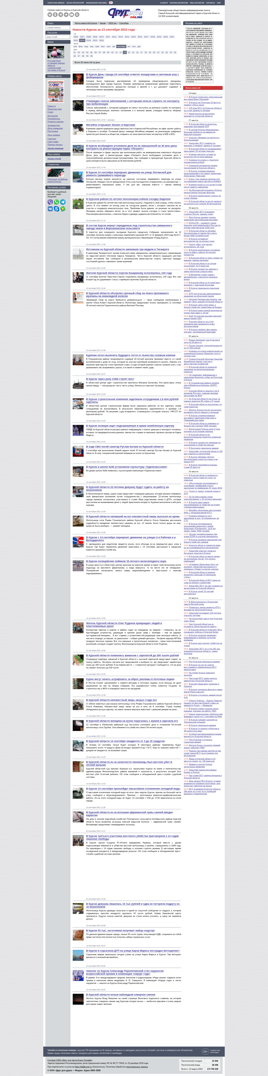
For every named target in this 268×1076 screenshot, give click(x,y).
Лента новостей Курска (86, 23)
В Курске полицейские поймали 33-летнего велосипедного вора (126, 561)
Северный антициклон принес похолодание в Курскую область (201, 166)
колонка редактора (179, 2)
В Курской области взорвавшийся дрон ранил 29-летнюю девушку (202, 150)
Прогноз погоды (55, 144)
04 (87, 52)
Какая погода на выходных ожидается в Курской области (199, 114)
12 (120, 52)
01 (75, 52)
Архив (103, 23)
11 (116, 52)
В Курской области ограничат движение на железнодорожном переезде (200, 369)
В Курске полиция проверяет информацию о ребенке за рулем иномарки (200, 637)
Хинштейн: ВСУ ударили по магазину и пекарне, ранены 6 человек (202, 144)
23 (167, 52)
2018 (152, 37)
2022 (76, 40)
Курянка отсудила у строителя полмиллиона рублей (201, 161)
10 (112, 52)
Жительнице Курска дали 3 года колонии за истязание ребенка (202, 430)
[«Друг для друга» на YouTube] (71, 14)
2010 (101, 37)
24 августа (193, 471)
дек (139, 46)
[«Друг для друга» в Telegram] (60, 14)
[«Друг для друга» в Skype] (56, 209)
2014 (127, 37)
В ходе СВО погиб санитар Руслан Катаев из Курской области (125, 446)
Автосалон (52, 116)
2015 (133, 37)
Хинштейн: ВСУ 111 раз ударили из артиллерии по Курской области (203, 587)
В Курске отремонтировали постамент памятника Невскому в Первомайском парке (200, 417)
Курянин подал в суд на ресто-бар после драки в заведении (203, 185)
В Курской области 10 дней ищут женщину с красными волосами (202, 283)
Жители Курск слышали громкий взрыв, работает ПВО (202, 746)
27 (79, 56)
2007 (82, 37)
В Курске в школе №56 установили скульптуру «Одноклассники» (126, 466)
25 (175, 52)
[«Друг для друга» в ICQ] (63, 209)
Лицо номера (53, 135)
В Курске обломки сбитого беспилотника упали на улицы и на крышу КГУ (201, 459)
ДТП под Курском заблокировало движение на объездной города (202, 295)
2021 (172, 37)
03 (83, 52)
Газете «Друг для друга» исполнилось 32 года (198, 245)
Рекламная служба (56, 187)
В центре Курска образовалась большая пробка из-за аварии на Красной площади (201, 132)
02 (79, 52)
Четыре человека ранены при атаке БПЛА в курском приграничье (201, 535)
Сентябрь (124, 23)
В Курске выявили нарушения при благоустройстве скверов (203, 540)
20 (154, 52)
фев (80, 46)
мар (86, 46)
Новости (51, 106)
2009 (95, 37)
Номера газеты (54, 76)
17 (141, 52)
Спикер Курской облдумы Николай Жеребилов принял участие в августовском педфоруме (203, 361)
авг (113, 46)
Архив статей (54, 158)
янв (75, 46)
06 (95, 52)
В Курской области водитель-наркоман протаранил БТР (200, 125)
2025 (95, 40)
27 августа (193, 120)
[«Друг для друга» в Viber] (50, 202)
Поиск (50, 23)
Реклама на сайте (193, 23)
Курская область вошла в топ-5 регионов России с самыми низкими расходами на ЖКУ (201, 393)
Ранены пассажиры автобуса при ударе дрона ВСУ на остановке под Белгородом (202, 753)
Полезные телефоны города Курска (57, 180)
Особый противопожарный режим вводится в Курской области (202, 735)
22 (162, 52)
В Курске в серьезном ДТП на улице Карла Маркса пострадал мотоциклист (133, 950)
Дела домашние (55, 128)
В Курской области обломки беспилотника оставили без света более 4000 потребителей (200, 233)
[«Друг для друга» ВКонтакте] (49, 14)
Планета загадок (55, 121)
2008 (88, 37)
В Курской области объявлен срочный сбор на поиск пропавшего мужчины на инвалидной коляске (127, 295)
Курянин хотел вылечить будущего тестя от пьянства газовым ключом (130, 355)
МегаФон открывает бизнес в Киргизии (110, 124)
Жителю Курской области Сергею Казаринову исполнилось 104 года (129, 273)
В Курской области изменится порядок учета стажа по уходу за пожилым (201, 477)
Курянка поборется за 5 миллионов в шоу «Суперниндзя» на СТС (201, 518)
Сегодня (192, 93)
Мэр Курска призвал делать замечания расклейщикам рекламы (201, 218)
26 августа (193, 208)
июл (108, 46)
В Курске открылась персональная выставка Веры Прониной (203, 98)
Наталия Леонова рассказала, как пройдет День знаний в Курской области (203, 300)
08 (104, 52)
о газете (164, 2)
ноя (134, 46)
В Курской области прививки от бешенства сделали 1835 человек (201, 424)
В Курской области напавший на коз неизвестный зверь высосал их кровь (133, 516)
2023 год (112, 23)
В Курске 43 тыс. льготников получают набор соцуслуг (120, 930)
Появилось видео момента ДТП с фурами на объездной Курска (202, 608)
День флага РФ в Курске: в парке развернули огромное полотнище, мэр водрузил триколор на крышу (202, 783)
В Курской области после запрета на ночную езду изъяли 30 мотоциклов (202, 202)
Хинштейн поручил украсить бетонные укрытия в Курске (200, 552)
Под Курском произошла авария (204, 661)
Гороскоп (51, 139)
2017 (146, 37)
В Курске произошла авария (202, 725)
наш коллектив (197, 2)
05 (91, 52)
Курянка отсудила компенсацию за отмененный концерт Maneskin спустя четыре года (203, 353)
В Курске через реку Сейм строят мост (110, 379)
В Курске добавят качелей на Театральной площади (200, 721)
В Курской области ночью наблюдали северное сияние (120, 994)
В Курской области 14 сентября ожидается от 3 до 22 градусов (125, 741)
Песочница (52, 131)
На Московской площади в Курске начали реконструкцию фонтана (203, 191)
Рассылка (52, 32)
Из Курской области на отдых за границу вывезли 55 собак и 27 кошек (202, 400)
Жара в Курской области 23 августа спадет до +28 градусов (199, 760)
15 (133, 52)
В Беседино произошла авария (204, 448)
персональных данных (137, 1067)
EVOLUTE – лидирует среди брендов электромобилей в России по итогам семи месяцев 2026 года (202, 225)
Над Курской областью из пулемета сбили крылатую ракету (200, 625)
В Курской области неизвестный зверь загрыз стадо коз (121, 700)
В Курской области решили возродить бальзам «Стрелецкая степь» (200, 574)
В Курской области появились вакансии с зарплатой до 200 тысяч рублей (132, 655)
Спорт (50, 112)
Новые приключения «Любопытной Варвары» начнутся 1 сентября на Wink (203, 715)
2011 (108, 37)
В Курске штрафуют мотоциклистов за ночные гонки (199, 240)
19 (150, 52)
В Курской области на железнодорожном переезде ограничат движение (202, 437)
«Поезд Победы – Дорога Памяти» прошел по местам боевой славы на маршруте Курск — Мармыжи (203, 703)
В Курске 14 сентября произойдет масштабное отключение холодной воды (133, 788)
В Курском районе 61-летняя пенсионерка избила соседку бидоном (128, 199)
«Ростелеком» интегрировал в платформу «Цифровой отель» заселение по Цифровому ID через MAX (203, 485)
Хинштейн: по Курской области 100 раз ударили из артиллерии (203, 452)
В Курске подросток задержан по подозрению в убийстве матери (202, 443)
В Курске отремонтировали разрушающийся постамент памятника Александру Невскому (202, 173)
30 (91, 56)
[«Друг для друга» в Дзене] (66, 14)
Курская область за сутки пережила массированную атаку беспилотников (199, 323)
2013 (120, 37)
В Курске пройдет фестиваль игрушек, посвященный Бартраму (200, 330)
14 (129, 52)
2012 (114, 37)
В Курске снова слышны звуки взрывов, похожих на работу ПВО (201, 709)
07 (100, 52)
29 (87, 56)
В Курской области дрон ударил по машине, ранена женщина (203, 259)
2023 (82, 40)
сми (219, 2)
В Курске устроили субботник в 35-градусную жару (201, 729)
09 (108, 52)
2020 (165, 37)
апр (91, 46)
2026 (101, 40)
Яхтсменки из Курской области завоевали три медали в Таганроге (127, 249)
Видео (50, 42)
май (97, 46)
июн (103, 46)
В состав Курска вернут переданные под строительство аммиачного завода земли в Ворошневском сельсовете (129, 227)
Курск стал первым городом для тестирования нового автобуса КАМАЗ (202, 180)
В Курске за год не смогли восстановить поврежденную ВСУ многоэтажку (200, 667)
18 (146, 52)
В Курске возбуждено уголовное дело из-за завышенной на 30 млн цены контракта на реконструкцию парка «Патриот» (131, 147)
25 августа (193, 336)
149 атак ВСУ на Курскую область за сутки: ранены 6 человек (203, 109)
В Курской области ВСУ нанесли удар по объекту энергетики (202, 581)
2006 (76, 37)
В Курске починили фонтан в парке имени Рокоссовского (203, 690)
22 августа (193, 658)
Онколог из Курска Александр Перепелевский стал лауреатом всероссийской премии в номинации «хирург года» (125, 972)
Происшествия (54, 109)
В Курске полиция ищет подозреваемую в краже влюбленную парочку (130, 425)
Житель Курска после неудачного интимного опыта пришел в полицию (202, 411)
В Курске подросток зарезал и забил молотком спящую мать (201, 270)
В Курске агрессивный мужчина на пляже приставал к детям (203, 311)
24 (171, 52)
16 (137, 52)
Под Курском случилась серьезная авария (198, 740)
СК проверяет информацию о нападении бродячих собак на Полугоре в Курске (203, 377)
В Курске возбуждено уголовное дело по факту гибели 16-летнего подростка (202, 252)
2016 (140, 37)
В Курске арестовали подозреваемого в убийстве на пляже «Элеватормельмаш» (202, 504)
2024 (88, 40)
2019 (159, 37)
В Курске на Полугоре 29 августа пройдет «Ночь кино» (202, 103)
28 (83, 56)
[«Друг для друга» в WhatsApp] (56, 202)
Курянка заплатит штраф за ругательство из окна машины (200, 155)
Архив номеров (55, 148)
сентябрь (121, 46)
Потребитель (53, 118)
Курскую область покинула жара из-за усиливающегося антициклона (202, 546)
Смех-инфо (52, 141)
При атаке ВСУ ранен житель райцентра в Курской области (200, 679)
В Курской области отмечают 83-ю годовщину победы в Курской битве (203, 631)
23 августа (193, 598)
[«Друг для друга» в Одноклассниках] (55, 14)
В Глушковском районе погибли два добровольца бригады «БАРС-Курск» (201, 385)
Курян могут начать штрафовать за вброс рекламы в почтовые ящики (130, 679)
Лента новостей (192, 88)
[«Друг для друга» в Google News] (77, 14)
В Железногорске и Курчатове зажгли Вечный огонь (201, 603)
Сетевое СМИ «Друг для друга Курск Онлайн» (69, 1060)
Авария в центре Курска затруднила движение (198, 765)
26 (75, 56)
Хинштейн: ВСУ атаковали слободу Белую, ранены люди (199, 213)
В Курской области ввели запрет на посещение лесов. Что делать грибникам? (202, 558)
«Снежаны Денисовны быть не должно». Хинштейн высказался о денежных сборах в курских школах (201, 566)
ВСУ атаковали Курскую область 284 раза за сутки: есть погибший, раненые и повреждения (202, 791)
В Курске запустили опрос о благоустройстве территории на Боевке (203, 306)
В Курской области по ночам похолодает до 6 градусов (200, 264)
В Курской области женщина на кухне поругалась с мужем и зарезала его (132, 721)
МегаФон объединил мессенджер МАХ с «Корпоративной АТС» (202, 511)
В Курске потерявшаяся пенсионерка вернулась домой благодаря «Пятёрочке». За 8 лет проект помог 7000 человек (200, 527)
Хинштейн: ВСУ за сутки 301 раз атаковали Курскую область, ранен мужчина (202, 651)
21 (158, 52)
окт (128, 46)
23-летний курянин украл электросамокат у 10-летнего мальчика (203, 498)
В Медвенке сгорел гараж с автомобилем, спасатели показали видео (200, 277)
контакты (210, 2)
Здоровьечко (53, 125)
